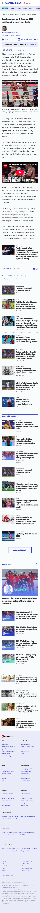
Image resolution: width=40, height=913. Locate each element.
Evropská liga (20, 350)
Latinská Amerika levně (8, 803)
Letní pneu (35, 848)
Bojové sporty (20, 246)
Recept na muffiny (26, 771)
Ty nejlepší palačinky (27, 769)
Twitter (4, 870)
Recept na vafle (25, 778)
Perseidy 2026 (22, 816)
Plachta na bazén (10, 832)
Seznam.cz (27, 3)
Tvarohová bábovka (26, 776)
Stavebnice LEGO (16, 848)
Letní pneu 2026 (25, 793)
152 (37, 39)
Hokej (19, 8)
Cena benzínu (31, 816)
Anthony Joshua (8, 279)
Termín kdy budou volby (8, 751)
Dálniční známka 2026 (27, 796)
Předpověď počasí (13, 816)
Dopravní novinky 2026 (27, 798)
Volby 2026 (5, 744)
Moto (30, 8)
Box (17, 279)
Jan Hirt (23, 749)
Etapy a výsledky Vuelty (27, 746)
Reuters (4, 887)
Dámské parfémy (26, 848)
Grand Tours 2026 (26, 756)
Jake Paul (20, 276)
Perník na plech (25, 780)
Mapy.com (4, 816)
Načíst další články (20, 550)
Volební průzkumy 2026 (8, 746)
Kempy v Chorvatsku (7, 793)
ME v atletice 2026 (7, 776)
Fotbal (13, 8)
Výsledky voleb (6, 749)
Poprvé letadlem (6, 796)
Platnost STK (24, 805)
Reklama (4, 873)
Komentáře (19, 451)
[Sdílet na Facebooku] (34, 269)
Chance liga (5, 769)
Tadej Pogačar (25, 751)
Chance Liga (20, 286)
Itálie (17, 381)
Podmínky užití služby (27, 861)
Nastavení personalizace (27, 873)
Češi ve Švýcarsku (6, 800)
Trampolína (19, 832)
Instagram (4, 868)
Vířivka (25, 835)
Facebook (4, 866)
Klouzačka (32, 832)
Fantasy (5, 8)
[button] (20, 93)
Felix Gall (23, 753)
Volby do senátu (6, 753)
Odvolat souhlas (25, 870)
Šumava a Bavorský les (8, 798)
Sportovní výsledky (22, 531)
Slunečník (26, 832)
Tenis (25, 8)
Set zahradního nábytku (8, 835)
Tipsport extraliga (6, 773)
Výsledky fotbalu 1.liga (8, 771)
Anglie (18, 482)
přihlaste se (31, 44)
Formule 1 (19, 420)
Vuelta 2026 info (25, 744)
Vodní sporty (20, 366)
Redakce (4, 861)
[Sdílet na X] (37, 269)
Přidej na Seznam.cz (7, 875)
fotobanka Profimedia (12, 887)
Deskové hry (5, 851)
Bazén (3, 832)
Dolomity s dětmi (6, 805)
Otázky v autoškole (26, 803)
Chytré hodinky (20, 851)
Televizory (12, 851)
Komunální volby (6, 756)
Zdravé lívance (25, 773)
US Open (18, 300)
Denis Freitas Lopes (8, 32)
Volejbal (18, 335)
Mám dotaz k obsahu (27, 866)
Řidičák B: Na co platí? (27, 800)
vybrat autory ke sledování (10, 35)
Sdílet (30, 39)
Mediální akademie (26, 868)
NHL (3, 780)
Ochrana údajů (25, 863)
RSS (3, 863)
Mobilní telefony (6, 848)
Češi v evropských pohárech (9, 818)
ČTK (17, 32)
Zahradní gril (19, 835)
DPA (33, 885)
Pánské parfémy (29, 851)
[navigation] (2, 3)
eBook (23, 39)
